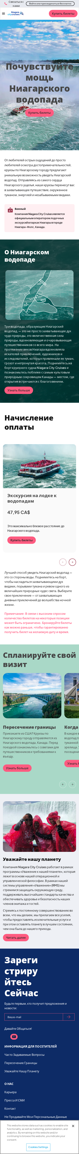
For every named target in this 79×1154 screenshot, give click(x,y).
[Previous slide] (63, 562)
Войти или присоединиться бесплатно (50, 3)
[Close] (73, 1126)
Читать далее (16, 937)
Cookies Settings (38, 1147)
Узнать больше (19, 390)
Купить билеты (63, 13)
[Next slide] (72, 562)
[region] (39, 1137)
